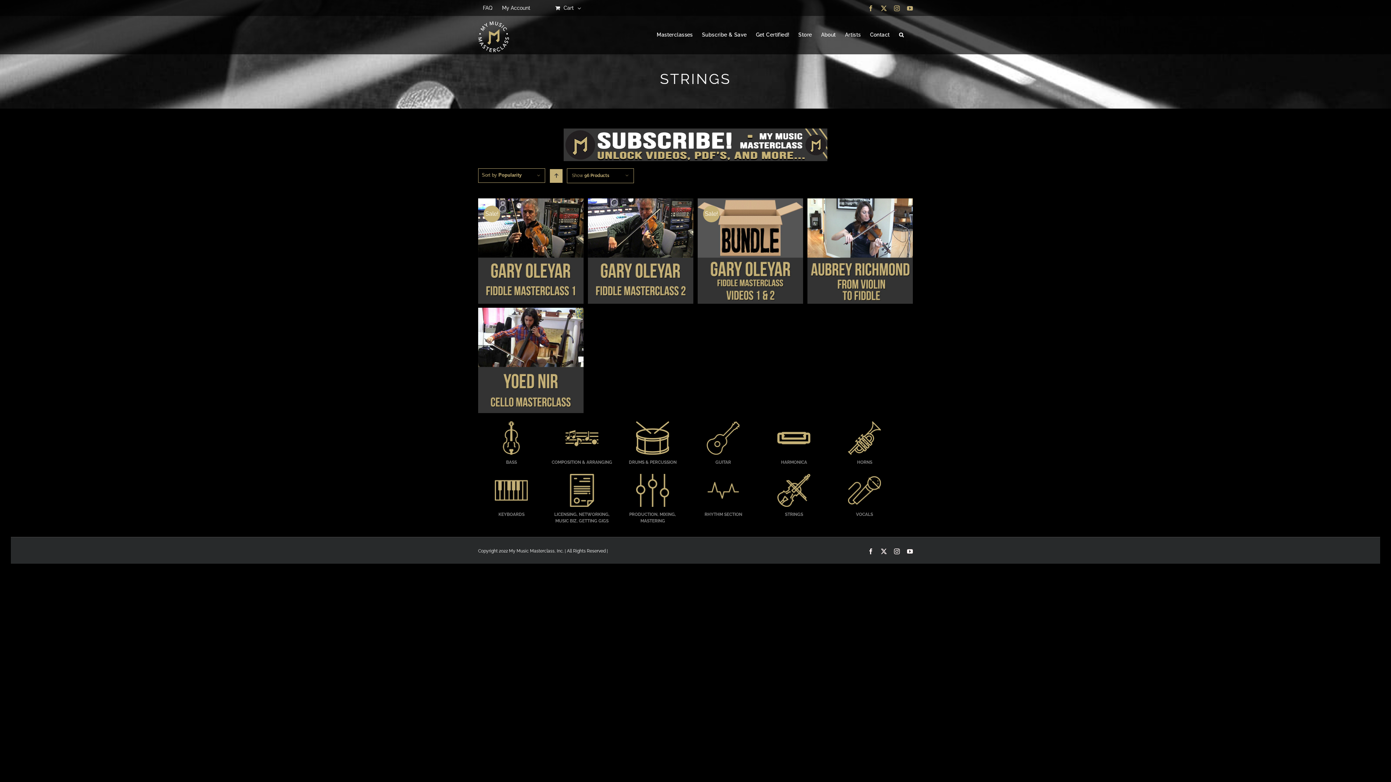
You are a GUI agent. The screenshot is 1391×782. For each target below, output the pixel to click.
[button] (901, 35)
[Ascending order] (556, 176)
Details (530, 252)
